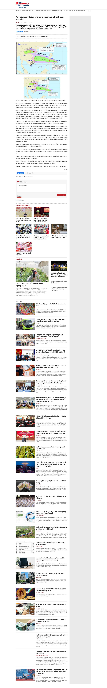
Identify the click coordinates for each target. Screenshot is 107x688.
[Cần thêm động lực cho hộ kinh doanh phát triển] (25, 309)
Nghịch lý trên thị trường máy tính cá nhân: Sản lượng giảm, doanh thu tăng (50, 559)
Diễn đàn (38, 307)
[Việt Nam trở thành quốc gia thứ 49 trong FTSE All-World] (25, 547)
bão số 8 (30, 176)
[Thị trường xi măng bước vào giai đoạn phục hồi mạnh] (25, 501)
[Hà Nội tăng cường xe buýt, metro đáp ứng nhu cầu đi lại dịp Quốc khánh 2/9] (25, 324)
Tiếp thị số (38, 675)
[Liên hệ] (32, 173)
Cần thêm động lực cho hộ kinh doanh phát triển (50, 305)
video (70, 10)
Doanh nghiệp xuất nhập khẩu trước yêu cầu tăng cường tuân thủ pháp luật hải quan (51, 382)
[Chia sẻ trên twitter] (27, 173)
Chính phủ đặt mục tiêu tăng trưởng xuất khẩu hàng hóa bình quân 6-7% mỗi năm (41, 237)
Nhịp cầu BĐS (38, 577)
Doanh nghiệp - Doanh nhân (42, 655)
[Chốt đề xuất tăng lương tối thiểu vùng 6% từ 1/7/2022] (59, 229)
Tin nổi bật (19, 259)
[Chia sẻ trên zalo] (30, 173)
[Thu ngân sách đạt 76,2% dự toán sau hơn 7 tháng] (25, 609)
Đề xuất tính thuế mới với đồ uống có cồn (23, 253)
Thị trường (38, 484)
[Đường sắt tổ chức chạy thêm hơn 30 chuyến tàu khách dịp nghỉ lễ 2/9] (25, 532)
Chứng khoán (39, 546)
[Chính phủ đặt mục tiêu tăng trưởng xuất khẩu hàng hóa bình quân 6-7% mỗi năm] (41, 229)
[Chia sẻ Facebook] (20, 32)
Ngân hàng (38, 623)
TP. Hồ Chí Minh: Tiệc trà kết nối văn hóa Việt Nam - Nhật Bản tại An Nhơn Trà (51, 366)
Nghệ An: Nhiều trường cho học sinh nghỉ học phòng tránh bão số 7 (33, 36)
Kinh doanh (38, 531)
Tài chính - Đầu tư (39, 592)
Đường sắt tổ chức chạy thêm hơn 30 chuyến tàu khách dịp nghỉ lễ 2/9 (51, 528)
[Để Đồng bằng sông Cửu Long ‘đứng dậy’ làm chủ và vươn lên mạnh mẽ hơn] (41, 212)
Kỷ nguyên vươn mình (81, 10)
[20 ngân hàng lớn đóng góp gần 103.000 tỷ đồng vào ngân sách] (25, 625)
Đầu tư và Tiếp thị (40, 515)
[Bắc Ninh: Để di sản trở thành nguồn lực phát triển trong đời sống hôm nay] (59, 266)
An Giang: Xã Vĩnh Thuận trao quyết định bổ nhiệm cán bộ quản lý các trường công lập (51, 432)
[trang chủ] (16, 11)
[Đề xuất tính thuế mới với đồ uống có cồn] (24, 247)
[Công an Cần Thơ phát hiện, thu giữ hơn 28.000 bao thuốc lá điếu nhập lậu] (25, 340)
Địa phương (38, 369)
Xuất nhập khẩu (39, 639)
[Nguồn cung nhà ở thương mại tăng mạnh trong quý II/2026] (25, 578)
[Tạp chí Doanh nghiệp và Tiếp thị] (22, 4)
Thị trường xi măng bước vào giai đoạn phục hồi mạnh (51, 497)
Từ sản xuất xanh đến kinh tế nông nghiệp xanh (29, 284)
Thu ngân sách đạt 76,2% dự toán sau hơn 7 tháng (51, 605)
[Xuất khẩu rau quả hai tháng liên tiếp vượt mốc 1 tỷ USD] (25, 452)
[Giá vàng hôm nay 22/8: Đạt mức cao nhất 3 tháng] (25, 486)
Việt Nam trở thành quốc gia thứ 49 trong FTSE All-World (50, 543)
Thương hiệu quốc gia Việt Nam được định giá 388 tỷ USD (23, 237)
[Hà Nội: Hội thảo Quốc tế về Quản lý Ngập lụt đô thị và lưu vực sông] (25, 421)
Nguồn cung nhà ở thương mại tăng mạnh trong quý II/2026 (50, 574)
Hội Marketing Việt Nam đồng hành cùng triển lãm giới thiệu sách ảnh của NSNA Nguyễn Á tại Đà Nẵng (51, 671)
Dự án (37, 468)
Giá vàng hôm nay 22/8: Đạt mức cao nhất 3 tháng (51, 482)
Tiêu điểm (17, 22)
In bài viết (27, 31)
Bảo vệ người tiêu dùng (41, 338)
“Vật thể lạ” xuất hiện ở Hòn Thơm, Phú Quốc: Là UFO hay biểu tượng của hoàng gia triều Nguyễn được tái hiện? (51, 464)
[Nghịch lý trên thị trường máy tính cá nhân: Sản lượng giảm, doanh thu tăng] (25, 563)
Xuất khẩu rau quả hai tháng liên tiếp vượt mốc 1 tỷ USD (50, 448)
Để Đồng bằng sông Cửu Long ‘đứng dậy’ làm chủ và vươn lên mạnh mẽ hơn (41, 220)
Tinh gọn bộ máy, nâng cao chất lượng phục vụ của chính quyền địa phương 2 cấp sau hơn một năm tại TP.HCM (51, 399)
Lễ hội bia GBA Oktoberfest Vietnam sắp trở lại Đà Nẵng (51, 652)
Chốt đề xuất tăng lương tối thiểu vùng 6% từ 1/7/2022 (59, 236)
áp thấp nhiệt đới (24, 176)
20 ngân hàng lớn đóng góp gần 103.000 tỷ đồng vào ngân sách (50, 620)
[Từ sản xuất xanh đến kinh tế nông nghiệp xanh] (32, 271)
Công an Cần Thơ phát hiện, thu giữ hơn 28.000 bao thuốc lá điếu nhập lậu (49, 335)
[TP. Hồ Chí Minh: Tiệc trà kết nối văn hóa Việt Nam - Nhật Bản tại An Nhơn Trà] (25, 370)
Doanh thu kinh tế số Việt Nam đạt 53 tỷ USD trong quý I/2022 (23, 220)
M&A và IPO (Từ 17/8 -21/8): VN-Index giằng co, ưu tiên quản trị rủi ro (51, 512)
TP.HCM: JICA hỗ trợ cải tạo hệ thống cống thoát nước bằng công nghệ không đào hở (50, 351)
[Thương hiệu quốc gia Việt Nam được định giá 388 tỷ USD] (24, 229)
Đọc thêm (19, 301)
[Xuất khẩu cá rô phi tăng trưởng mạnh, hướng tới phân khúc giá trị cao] (25, 640)
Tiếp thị (19, 10)
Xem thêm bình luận (20, 200)
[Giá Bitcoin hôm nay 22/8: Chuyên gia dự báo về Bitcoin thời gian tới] (25, 594)
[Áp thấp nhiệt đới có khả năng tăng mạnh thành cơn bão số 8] (41, 57)
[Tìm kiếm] (88, 11)
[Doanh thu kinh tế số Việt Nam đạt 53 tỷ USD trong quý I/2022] (24, 212)
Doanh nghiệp (39, 354)
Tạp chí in (74, 10)
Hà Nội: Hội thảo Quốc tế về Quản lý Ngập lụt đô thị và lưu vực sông (51, 417)
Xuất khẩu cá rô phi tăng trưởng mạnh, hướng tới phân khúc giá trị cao (51, 636)
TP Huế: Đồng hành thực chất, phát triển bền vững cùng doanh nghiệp (59, 289)
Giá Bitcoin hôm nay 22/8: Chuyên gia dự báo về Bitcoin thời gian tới (51, 590)
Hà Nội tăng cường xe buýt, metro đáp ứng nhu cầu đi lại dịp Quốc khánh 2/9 (50, 320)
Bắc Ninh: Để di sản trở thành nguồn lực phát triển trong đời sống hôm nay (59, 274)
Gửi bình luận (61, 195)
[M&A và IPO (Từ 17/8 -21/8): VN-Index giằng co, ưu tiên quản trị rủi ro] (25, 517)
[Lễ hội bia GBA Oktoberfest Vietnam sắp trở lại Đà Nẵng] (25, 657)
